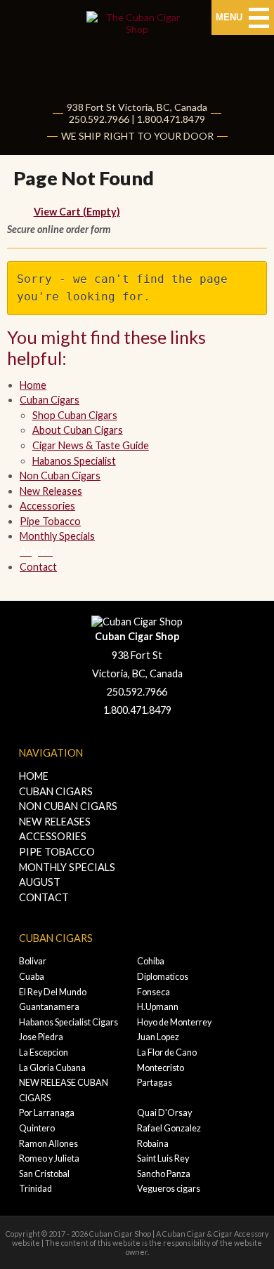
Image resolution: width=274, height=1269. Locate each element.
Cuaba (31, 976)
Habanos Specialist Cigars (68, 1022)
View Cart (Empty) (77, 212)
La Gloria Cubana (52, 1068)
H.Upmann (157, 1007)
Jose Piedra (41, 1037)
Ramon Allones (48, 1143)
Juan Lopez (158, 1037)
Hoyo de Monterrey (174, 1022)
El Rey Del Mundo (52, 992)
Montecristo (160, 1068)
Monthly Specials (67, 875)
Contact (38, 567)
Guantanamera (49, 1007)
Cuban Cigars (49, 400)
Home (33, 385)
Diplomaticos (162, 976)
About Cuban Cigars (77, 430)
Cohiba (150, 961)
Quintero (37, 1128)
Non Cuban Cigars (60, 475)
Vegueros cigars (168, 1188)
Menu (230, 17)
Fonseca (153, 992)
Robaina (153, 1143)
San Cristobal (44, 1174)
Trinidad (35, 1188)
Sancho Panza (163, 1174)
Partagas (154, 1082)
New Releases (51, 491)
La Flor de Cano (167, 1052)
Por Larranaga (46, 1113)
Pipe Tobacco (50, 521)
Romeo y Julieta (49, 1158)
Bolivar (32, 961)
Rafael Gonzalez (169, 1128)
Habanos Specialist (74, 461)
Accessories (47, 506)
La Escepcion (43, 1052)
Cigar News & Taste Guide (90, 445)
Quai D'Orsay (164, 1113)
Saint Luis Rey (163, 1158)
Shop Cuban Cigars (74, 415)
